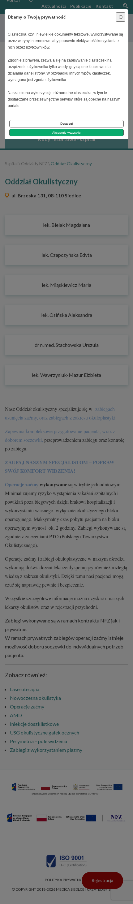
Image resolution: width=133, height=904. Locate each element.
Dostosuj (66, 123)
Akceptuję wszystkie (66, 132)
